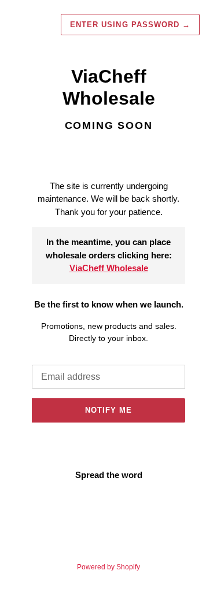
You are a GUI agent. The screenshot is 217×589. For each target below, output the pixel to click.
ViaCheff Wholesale (108, 268)
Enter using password (130, 24)
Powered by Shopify (108, 567)
